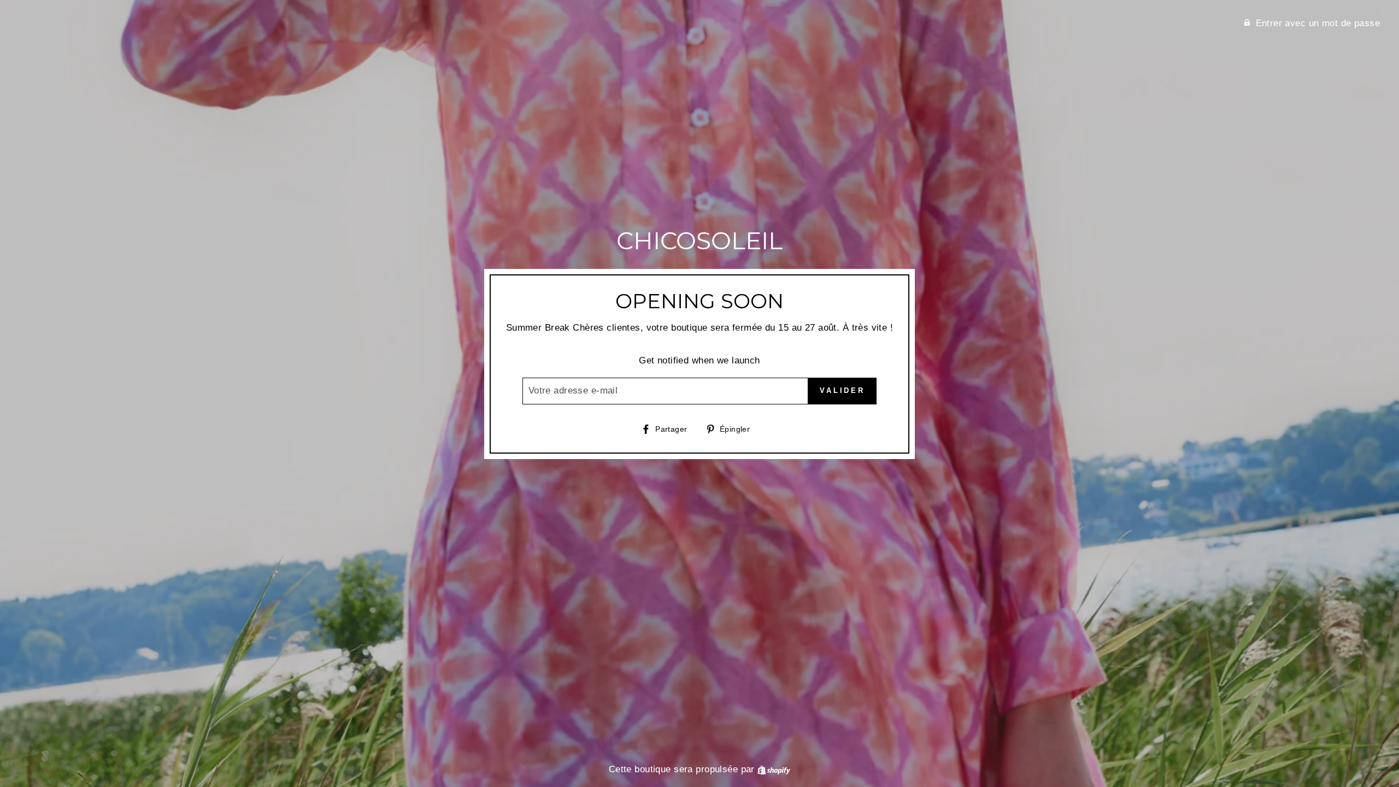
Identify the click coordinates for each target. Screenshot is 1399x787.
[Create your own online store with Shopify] (773, 769)
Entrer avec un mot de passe (1318, 23)
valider (842, 390)
